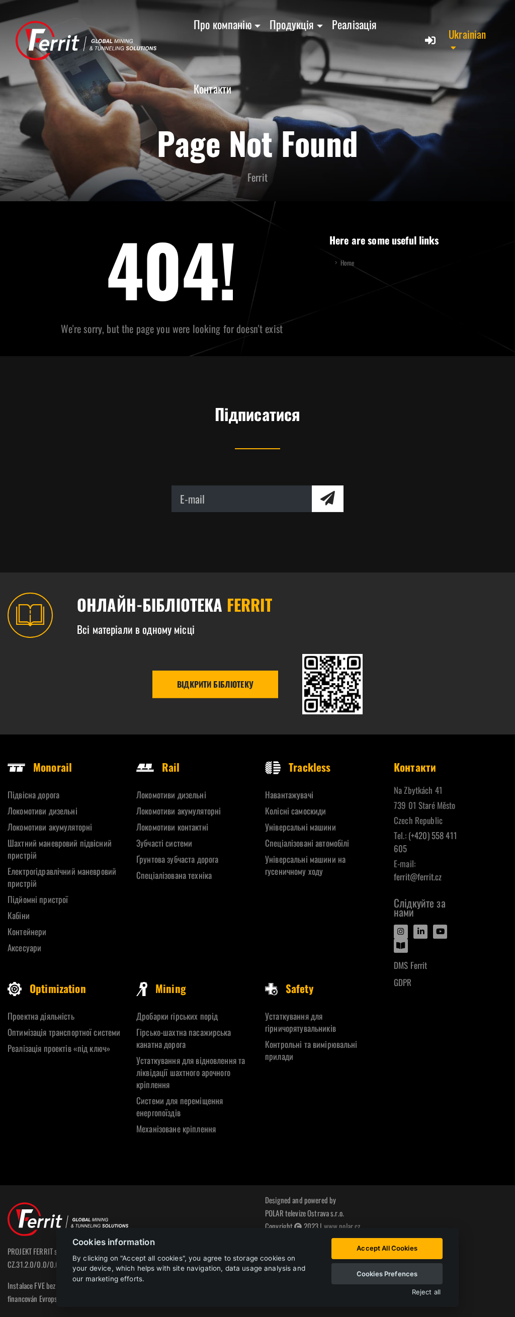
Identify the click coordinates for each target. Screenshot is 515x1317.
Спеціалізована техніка (174, 875)
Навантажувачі (289, 794)
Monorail (52, 767)
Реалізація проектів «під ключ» (59, 1048)
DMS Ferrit (410, 965)
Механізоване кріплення (176, 1128)
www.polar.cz (342, 1225)
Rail (171, 767)
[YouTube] (440, 932)
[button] (471, 40)
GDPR (403, 982)
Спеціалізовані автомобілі (307, 843)
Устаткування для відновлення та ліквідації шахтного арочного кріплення (190, 1072)
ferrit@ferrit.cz (418, 876)
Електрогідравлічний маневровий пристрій (62, 877)
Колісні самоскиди (295, 810)
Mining (170, 988)
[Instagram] (401, 932)
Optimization (58, 988)
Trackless (309, 767)
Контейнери (27, 931)
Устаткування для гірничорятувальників (300, 1022)
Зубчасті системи (164, 843)
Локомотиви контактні (172, 826)
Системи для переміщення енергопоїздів (179, 1106)
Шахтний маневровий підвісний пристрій (60, 849)
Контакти (212, 88)
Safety (299, 988)
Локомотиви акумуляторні (50, 826)
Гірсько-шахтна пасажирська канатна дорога (183, 1038)
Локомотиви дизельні (42, 810)
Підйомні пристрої (38, 899)
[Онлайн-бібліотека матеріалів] (332, 684)
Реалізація (354, 24)
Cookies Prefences (387, 1274)
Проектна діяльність (41, 1016)
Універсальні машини (300, 826)
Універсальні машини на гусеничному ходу (305, 865)
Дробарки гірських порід (177, 1016)
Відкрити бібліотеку (215, 684)
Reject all (426, 1292)
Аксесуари (24, 947)
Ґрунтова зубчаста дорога (177, 859)
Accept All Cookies (387, 1248)
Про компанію (223, 24)
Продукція (292, 24)
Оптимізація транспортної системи (64, 1032)
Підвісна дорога (33, 794)
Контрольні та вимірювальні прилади (311, 1050)
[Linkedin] (420, 932)
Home (347, 263)
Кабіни (19, 915)
